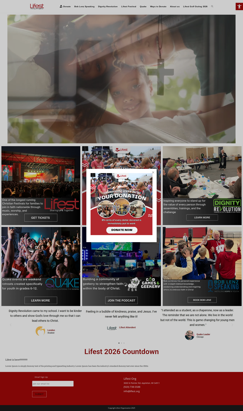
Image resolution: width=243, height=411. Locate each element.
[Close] (153, 172)
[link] (121, 204)
